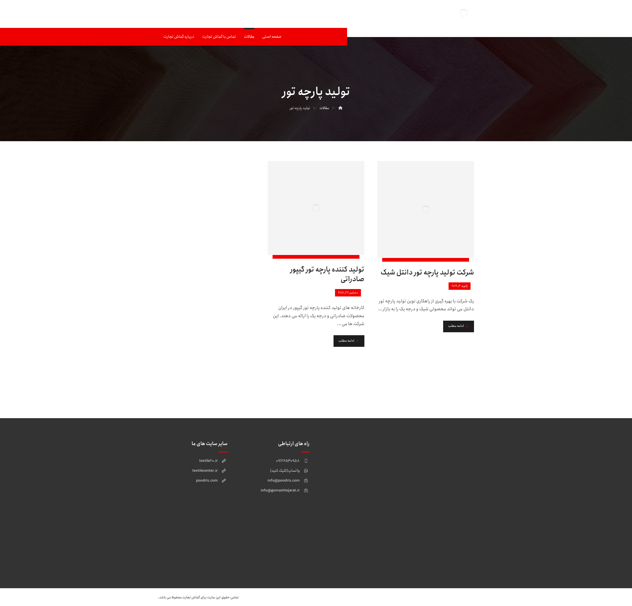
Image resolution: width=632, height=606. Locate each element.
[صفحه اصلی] (340, 108)
